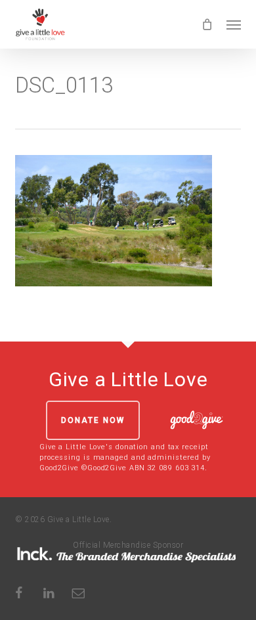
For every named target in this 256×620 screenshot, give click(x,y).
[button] (233, 24)
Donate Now (93, 420)
